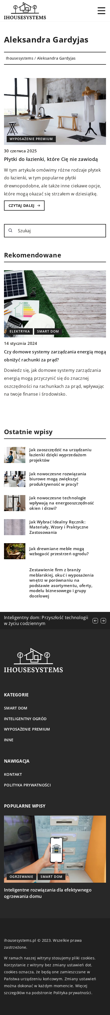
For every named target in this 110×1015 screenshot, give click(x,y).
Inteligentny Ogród (25, 718)
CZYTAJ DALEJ (22, 205)
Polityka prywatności (27, 785)
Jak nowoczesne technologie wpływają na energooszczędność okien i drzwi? (61, 503)
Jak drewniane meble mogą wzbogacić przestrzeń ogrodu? (59, 551)
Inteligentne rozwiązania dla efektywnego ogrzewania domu (48, 893)
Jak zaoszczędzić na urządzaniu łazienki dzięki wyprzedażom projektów (60, 455)
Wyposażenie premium (27, 729)
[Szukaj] (10, 230)
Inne (8, 739)
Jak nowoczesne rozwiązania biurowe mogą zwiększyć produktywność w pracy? (58, 479)
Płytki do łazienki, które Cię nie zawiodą (51, 159)
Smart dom (16, 708)
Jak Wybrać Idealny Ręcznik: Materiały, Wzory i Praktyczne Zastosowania (59, 527)
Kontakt (13, 774)
